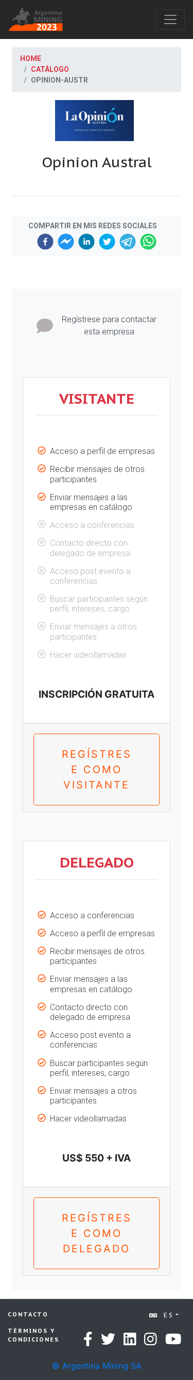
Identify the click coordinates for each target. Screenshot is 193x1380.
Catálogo (50, 69)
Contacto (28, 1314)
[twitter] (107, 241)
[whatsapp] (148, 241)
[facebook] (45, 241)
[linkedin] (86, 241)
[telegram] (127, 241)
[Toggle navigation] (170, 19)
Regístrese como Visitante (97, 769)
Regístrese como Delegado (97, 1233)
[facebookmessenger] (66, 241)
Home (30, 58)
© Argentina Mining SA (97, 1366)
